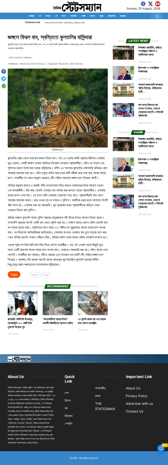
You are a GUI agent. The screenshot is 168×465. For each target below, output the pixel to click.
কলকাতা (48, 16)
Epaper (112, 16)
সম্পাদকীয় (73, 16)
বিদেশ (64, 16)
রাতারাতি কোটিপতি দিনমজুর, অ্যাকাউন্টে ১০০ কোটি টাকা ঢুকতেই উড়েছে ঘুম (20, 323)
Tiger (46, 274)
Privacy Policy (136, 396)
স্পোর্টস (83, 16)
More (123, 16)
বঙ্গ (40, 16)
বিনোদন (92, 16)
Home (31, 16)
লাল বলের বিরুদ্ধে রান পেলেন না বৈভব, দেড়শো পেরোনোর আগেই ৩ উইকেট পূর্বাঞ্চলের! (73, 22)
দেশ (56, 16)
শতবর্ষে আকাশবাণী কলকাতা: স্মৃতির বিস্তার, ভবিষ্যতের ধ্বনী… (151, 88)
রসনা (97, 396)
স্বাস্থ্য (101, 16)
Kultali (35, 274)
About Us (16, 376)
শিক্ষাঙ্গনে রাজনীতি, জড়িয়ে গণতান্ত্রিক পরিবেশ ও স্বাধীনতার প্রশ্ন (150, 51)
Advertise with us (139, 404)
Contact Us (134, 411)
